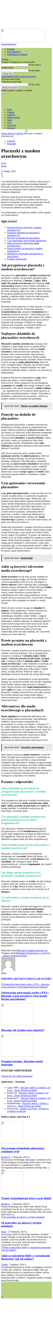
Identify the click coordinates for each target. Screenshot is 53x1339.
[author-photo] (8, 970)
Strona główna (8, 133)
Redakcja (5, 1157)
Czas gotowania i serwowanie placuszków (27, 240)
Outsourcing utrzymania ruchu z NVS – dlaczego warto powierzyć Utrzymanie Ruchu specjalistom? (25, 996)
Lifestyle (11, 115)
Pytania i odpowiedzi (17, 259)
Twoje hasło (34, 70)
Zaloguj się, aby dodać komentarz (17, 1076)
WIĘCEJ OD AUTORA (39, 978)
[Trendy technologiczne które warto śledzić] (12, 1192)
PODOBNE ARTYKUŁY (14, 978)
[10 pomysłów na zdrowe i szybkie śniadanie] (23, 1217)
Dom (9, 109)
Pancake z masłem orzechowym (32, 950)
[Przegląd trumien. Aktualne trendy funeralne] (17, 1055)
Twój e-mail (34, 84)
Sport (9, 120)
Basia (3, 166)
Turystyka (11, 125)
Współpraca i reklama (17, 54)
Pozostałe (11, 143)
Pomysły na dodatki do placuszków (23, 238)
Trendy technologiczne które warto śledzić (26, 1198)
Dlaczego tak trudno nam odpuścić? (23, 1030)
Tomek (4, 1264)
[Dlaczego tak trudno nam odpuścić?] (17, 1024)
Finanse (10, 112)
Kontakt (11, 49)
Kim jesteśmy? (14, 51)
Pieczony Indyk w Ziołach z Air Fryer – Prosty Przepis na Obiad (28, 1088)
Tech (9, 122)
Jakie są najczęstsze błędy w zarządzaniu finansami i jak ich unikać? (25, 1257)
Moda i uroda (13, 117)
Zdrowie (11, 128)
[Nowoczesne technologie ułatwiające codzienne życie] (12, 1142)
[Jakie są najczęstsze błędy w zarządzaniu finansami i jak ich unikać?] (26, 1250)
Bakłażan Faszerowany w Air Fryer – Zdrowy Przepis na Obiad (25, 954)
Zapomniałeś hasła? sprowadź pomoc (18, 76)
